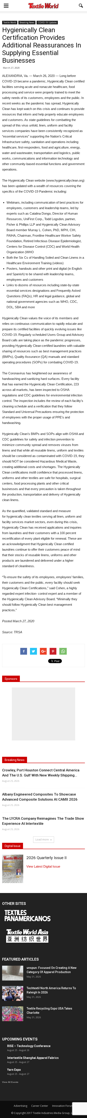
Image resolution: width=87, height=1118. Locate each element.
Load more (42, 839)
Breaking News (27, 22)
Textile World (9, 22)
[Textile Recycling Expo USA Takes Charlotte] (12, 1013)
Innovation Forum (62, 1106)
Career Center (39, 1106)
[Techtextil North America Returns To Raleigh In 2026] (12, 993)
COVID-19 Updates (47, 22)
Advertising (20, 1106)
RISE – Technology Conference (28, 1046)
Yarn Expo (14, 1069)
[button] (81, 5)
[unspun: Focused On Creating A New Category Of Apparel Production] (12, 973)
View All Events (10, 1082)
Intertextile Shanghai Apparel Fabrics (33, 1058)
